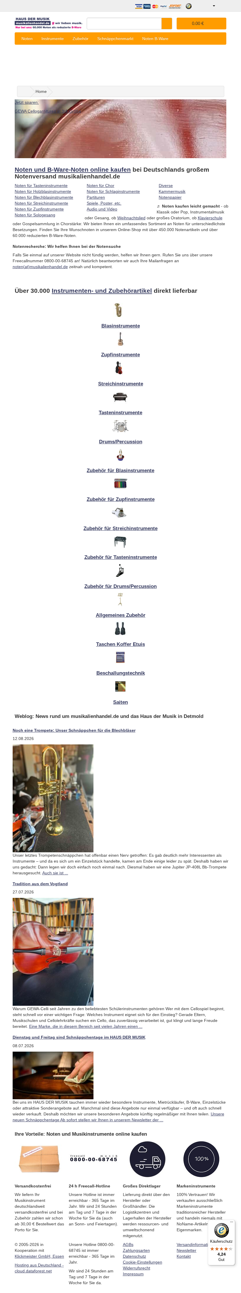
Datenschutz (134, 1256)
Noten (27, 38)
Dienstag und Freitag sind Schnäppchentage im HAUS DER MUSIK (79, 1037)
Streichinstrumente (120, 384)
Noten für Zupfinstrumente (39, 209)
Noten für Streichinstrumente (41, 203)
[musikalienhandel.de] (48, 21)
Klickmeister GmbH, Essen (39, 1256)
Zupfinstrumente (120, 355)
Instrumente (52, 38)
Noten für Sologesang (35, 215)
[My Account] (209, 6)
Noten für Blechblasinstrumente (44, 197)
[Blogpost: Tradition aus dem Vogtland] (53, 951)
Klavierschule (210, 218)
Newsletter (186, 1250)
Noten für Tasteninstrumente (41, 185)
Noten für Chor (100, 185)
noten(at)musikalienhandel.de (40, 266)
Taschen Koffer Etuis (120, 644)
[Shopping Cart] (221, 6)
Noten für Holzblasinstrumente (43, 191)
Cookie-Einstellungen (142, 1262)
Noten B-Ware (155, 38)
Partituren (96, 197)
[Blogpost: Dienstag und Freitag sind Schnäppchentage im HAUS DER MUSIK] (53, 1075)
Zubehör (80, 38)
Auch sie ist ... (55, 873)
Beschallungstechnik (120, 673)
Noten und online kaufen (73, 169)
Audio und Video (102, 209)
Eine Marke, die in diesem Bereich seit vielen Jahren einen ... (86, 1026)
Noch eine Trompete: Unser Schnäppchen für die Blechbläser (74, 730)
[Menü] (231, 1223)
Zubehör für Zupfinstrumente (121, 499)
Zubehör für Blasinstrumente (120, 470)
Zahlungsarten (136, 1250)
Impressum (133, 1274)
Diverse (166, 185)
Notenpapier (170, 197)
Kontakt (184, 1256)
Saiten (120, 702)
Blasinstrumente (120, 326)
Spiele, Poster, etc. (104, 203)
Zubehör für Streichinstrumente (120, 528)
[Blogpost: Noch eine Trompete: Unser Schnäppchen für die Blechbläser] (53, 798)
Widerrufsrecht (136, 1268)
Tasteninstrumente (120, 412)
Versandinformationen (197, 1244)
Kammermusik (172, 191)
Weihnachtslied (131, 218)
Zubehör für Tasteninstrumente (120, 557)
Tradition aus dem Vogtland (40, 883)
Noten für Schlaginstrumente (113, 191)
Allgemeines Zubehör (120, 615)
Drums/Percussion (120, 442)
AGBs (128, 1244)
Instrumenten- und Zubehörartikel (102, 290)
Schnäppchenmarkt (115, 38)
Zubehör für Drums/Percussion (120, 586)
